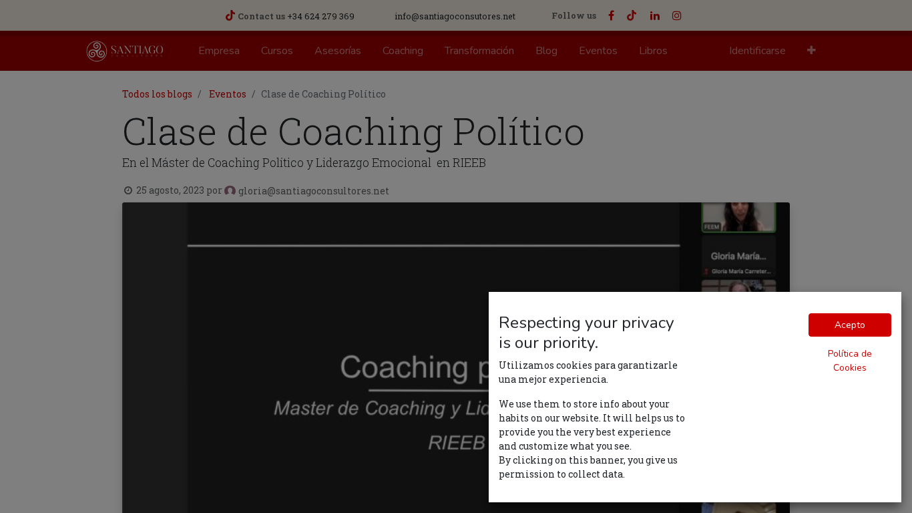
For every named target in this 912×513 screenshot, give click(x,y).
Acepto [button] (850, 325)
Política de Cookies (850, 360)
